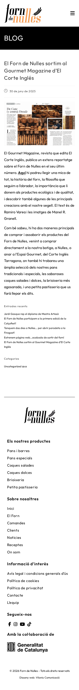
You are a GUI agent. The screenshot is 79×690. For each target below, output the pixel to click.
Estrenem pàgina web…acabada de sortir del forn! (34, 337)
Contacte (15, 595)
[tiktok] (29, 624)
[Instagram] (15, 624)
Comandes (16, 523)
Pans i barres (18, 450)
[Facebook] (9, 624)
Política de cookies (23, 580)
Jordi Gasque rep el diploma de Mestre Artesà (31, 313)
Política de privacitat (25, 588)
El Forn (13, 515)
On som (13, 552)
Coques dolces (19, 472)
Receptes (15, 544)
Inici (10, 508)
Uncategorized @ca (15, 366)
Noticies (14, 537)
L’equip (13, 602)
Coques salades (20, 465)
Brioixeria (15, 479)
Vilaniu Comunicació (48, 677)
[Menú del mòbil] (72, 13)
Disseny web (26, 677)
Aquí (22, 172)
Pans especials (19, 458)
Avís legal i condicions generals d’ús (37, 573)
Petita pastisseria (22, 487)
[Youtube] (22, 624)
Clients (13, 530)
